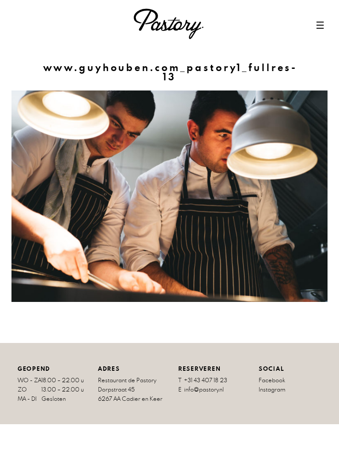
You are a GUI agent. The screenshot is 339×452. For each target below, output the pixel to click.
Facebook (272, 380)
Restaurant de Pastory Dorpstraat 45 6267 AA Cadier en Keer (130, 390)
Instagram (272, 389)
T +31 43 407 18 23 (202, 380)
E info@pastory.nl (201, 389)
